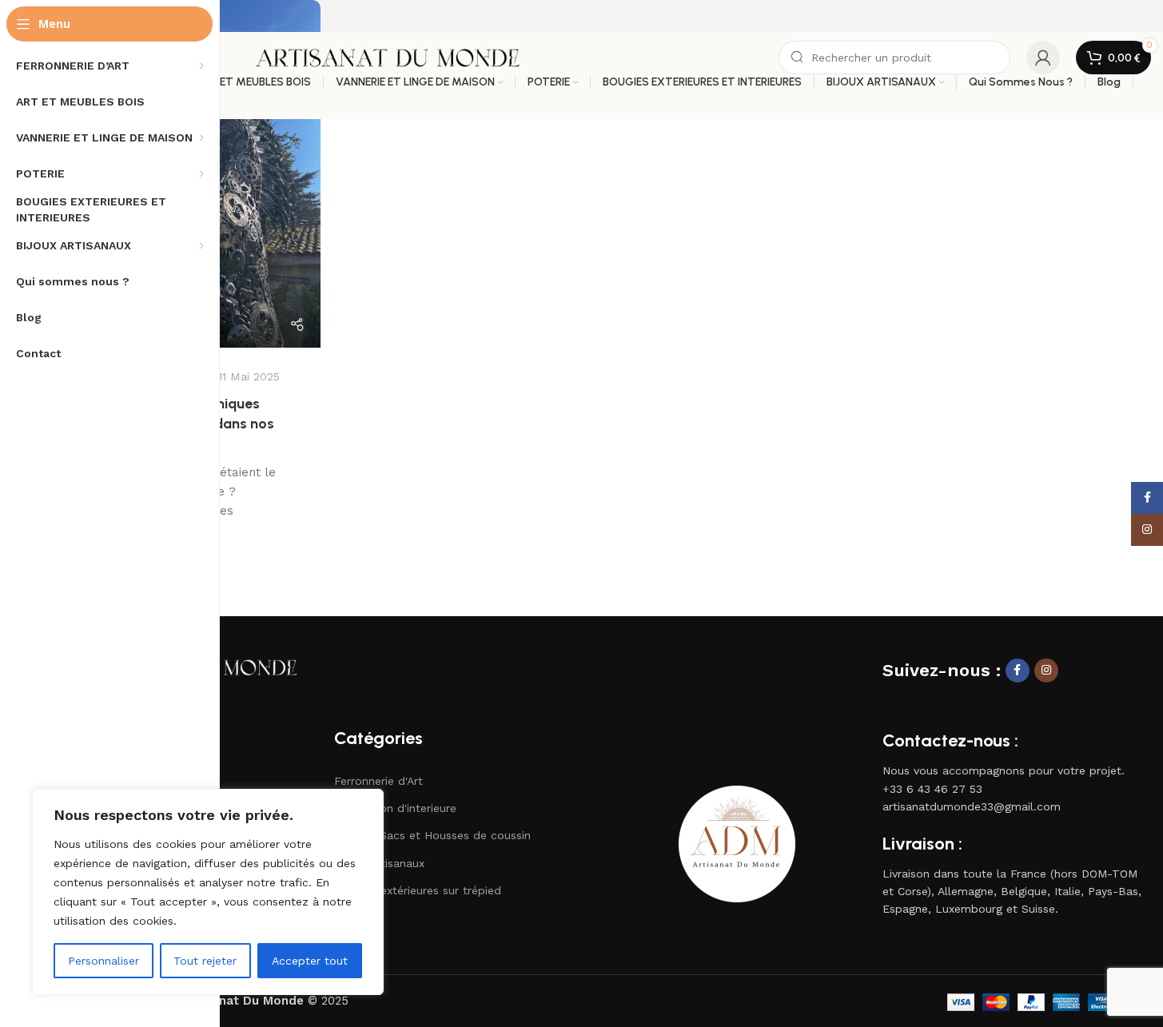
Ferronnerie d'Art (378, 780)
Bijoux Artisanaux (379, 863)
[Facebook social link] (1018, 671)
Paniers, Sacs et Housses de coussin (432, 835)
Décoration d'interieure (395, 808)
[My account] (1043, 58)
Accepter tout (310, 960)
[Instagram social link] (1046, 671)
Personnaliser (103, 960)
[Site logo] (388, 57)
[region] (208, 892)
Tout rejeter (205, 960)
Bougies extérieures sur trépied (417, 890)
